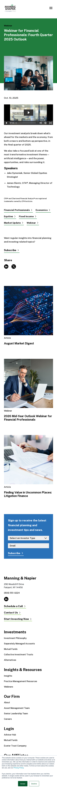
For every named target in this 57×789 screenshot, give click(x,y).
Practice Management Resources (20, 681)
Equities (8, 216)
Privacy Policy (19, 767)
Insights (8, 676)
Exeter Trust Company (15, 746)
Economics (42, 210)
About (7, 702)
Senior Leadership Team (16, 713)
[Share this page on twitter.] (15, 266)
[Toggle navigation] (51, 8)
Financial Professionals (17, 210)
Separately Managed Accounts (19, 643)
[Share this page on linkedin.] (6, 266)
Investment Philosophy (15, 638)
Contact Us (11, 612)
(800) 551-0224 (12, 593)
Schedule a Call (13, 606)
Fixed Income (26, 216)
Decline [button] (34, 783)
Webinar (31, 222)
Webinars (8, 687)
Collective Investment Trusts (18, 654)
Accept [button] (22, 783)
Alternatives (10, 660)
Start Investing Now (16, 619)
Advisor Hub (10, 734)
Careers (8, 719)
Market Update (12, 222)
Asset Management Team (17, 708)
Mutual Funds (10, 649)
